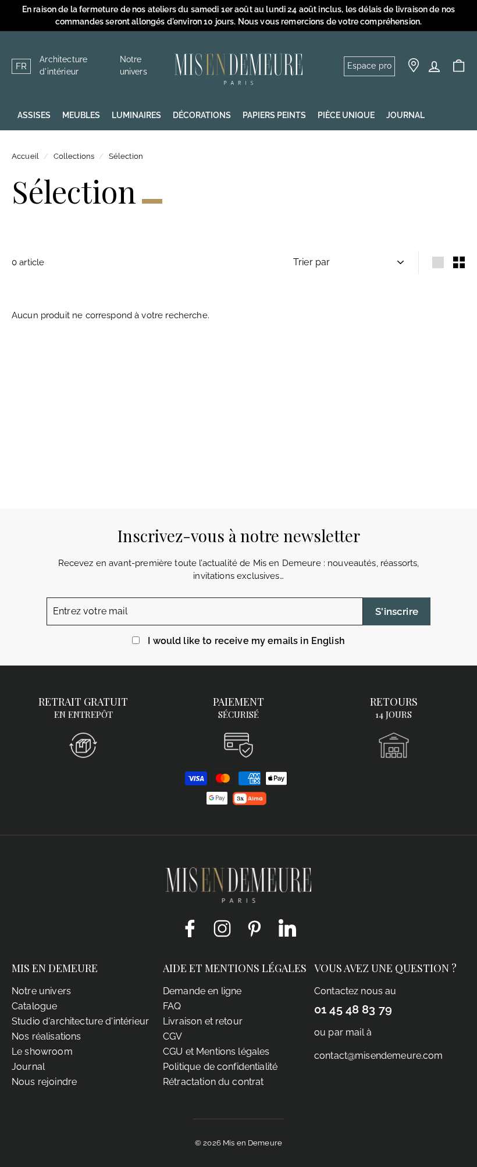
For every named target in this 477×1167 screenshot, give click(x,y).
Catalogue (34, 1006)
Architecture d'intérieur (63, 65)
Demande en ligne (202, 991)
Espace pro (369, 65)
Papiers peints (274, 115)
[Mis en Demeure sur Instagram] (222, 928)
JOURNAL (405, 115)
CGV (172, 1036)
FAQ (172, 1006)
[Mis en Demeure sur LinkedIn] (287, 926)
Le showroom (42, 1051)
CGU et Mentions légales (216, 1051)
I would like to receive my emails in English (246, 640)
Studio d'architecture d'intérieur (80, 1021)
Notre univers (133, 65)
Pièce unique (346, 115)
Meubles (81, 115)
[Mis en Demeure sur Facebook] (189, 928)
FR (21, 66)
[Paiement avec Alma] (249, 802)
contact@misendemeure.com (378, 1055)
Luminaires (136, 115)
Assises (34, 115)
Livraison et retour (203, 1021)
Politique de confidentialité (220, 1066)
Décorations (202, 115)
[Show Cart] (458, 66)
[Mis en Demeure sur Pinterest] (254, 928)
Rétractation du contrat (213, 1081)
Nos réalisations (46, 1036)
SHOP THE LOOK (49, 144)
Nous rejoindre (44, 1081)
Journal (28, 1066)
